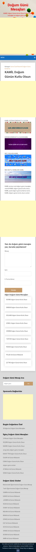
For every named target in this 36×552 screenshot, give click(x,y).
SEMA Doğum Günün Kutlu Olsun (13, 473)
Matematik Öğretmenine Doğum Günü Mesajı (17, 485)
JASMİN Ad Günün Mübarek (11, 500)
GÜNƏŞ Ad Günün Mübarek (11, 519)
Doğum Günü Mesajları (18, 7)
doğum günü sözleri (9, 465)
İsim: (6, 270)
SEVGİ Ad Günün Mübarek (11, 527)
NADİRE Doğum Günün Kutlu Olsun (14, 446)
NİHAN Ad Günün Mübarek (11, 515)
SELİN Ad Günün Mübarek (11, 504)
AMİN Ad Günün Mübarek (11, 538)
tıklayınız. (31, 548)
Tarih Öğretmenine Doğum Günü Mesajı (15, 488)
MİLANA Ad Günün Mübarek (11, 511)
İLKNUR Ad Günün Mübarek (11, 496)
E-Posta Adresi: (10, 279)
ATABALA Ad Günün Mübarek (12, 469)
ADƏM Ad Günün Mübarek (11, 534)
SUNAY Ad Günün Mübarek (11, 508)
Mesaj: (7, 251)
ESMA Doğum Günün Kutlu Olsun (13, 461)
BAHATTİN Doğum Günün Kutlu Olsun (15, 454)
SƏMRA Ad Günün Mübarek (11, 492)
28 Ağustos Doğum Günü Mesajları (14, 428)
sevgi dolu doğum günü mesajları (13, 450)
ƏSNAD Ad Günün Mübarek (11, 531)
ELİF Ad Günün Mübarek (10, 523)
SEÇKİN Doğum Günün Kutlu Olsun (13, 442)
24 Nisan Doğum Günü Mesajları (13, 438)
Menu (2, 57)
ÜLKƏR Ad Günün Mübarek (11, 457)
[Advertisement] (18, 36)
